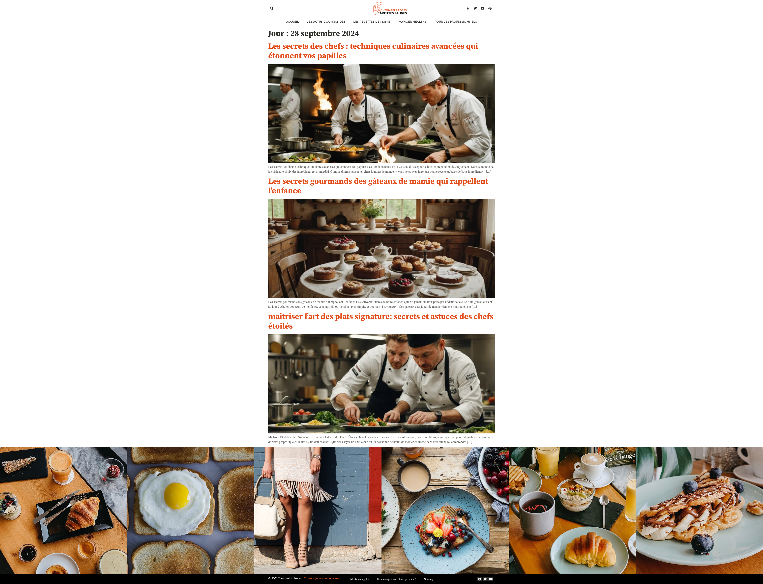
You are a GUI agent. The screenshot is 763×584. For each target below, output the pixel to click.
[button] (271, 8)
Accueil (292, 21)
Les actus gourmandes (326, 21)
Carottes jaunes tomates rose (322, 578)
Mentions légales (359, 579)
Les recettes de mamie (372, 21)
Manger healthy (413, 21)
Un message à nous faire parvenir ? (396, 579)
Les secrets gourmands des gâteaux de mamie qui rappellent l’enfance (378, 186)
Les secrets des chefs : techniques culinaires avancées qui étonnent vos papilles (373, 51)
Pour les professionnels (456, 21)
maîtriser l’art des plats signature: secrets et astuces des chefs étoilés (380, 321)
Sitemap (428, 579)
